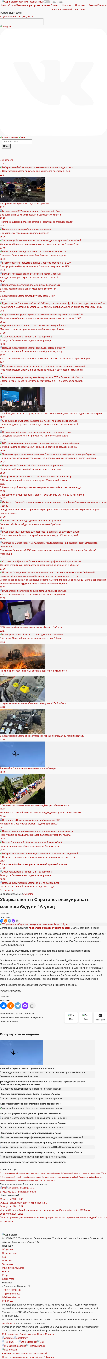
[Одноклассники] (9, 137)
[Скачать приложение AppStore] (11, 21)
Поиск (6, 146)
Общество (28, 894)
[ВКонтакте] (1, 921)
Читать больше (47, 1180)
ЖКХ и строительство (13, 1268)
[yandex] (14, 1346)
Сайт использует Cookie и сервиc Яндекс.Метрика (28, 1334)
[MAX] (13, 921)
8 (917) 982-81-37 (27, 1188)
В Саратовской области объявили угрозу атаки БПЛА (83, 1173)
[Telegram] (5, 26)
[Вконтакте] (53, 82)
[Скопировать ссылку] (17, 921)
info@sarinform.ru (27, 1192)
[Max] (22, 137)
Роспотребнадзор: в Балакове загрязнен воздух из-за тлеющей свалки (30, 1173)
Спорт (5, 1275)
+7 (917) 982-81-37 (28, 16)
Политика (7, 1260)
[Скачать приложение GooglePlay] (32, 21)
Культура (6, 1271)
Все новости (6, 160)
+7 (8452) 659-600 (9, 16)
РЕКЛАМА (7, 1301)
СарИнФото (8, 1279)
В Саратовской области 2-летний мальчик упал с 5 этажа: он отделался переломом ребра (38, 1177)
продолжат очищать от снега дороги (49, 928)
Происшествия (10, 1253)
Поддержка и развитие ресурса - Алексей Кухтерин (28, 1357)
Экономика (8, 1264)
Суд (4, 1257)
